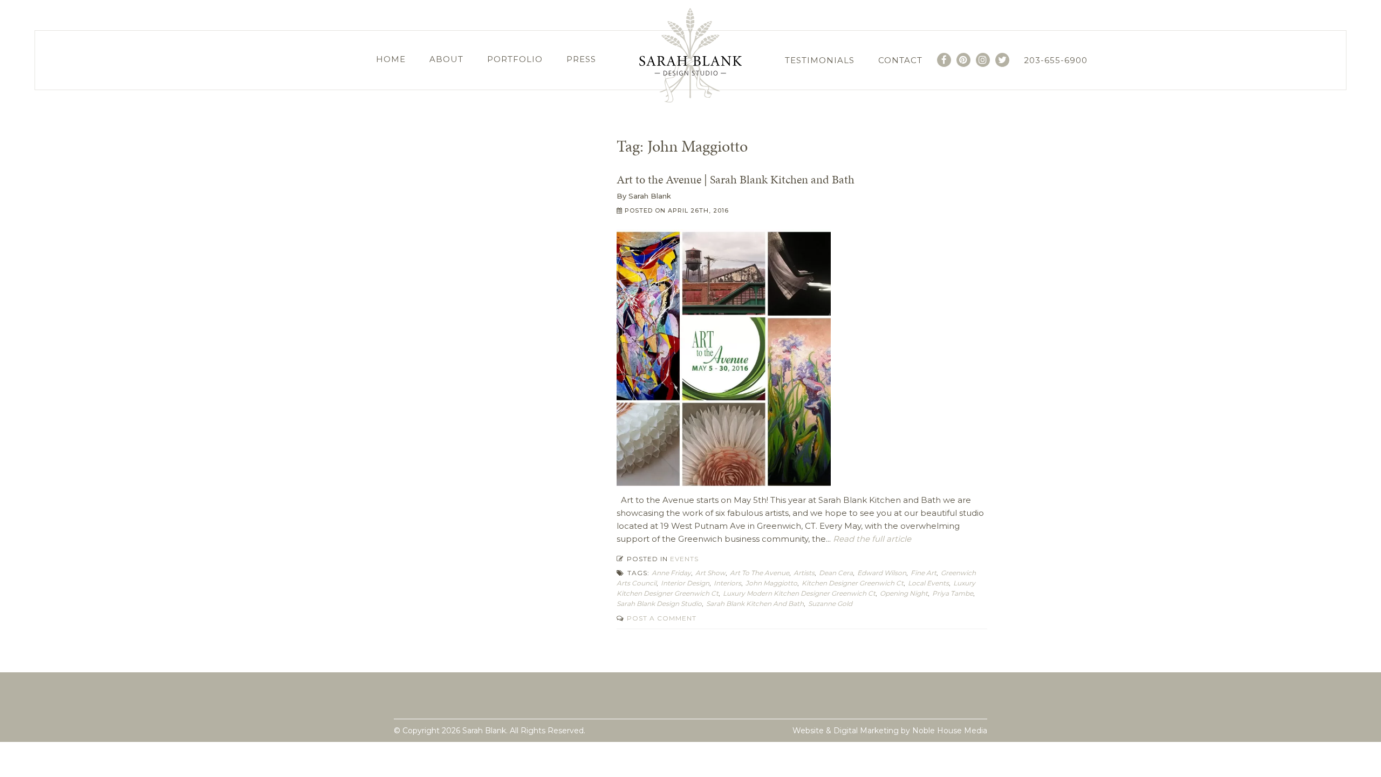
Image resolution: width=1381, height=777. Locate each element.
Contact (900, 60)
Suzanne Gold (830, 603)
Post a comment (660, 618)
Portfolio (515, 59)
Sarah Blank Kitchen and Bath (755, 603)
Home (391, 59)
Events (684, 559)
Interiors (727, 583)
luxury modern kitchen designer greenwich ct (799, 593)
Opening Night (904, 593)
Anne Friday (671, 573)
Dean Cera (836, 573)
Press (581, 59)
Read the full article (871, 539)
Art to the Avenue (759, 573)
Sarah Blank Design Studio (659, 603)
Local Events (928, 583)
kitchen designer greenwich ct (853, 583)
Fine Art (923, 573)
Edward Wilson (881, 573)
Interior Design (685, 583)
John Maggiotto (771, 583)
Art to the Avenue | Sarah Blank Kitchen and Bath (735, 179)
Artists (804, 573)
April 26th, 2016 (698, 210)
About (446, 59)
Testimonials (819, 60)
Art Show (710, 573)
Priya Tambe (952, 593)
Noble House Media (949, 730)
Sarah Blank (649, 196)
